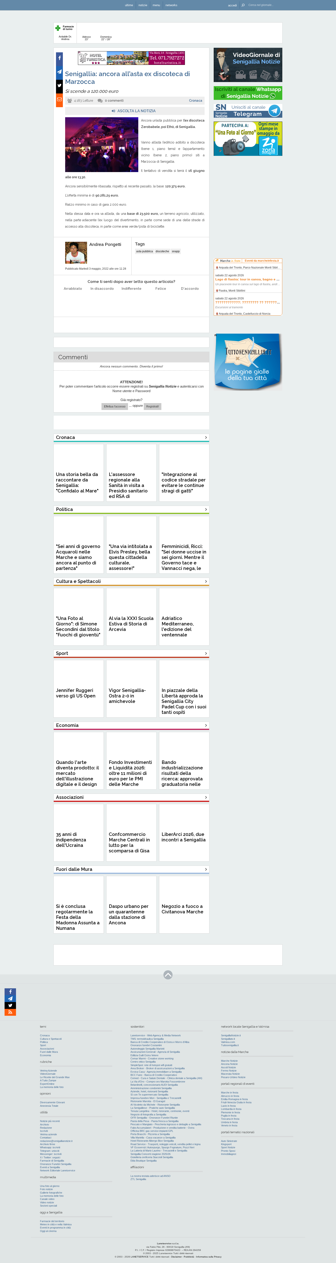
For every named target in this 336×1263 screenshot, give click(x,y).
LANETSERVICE (140, 1256)
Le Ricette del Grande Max (55, 1077)
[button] (232, 5)
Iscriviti (44, 1131)
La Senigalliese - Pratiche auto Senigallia (153, 1107)
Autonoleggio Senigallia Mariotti (147, 1048)
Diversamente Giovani (52, 1102)
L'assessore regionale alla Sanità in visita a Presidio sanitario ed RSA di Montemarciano (128, 488)
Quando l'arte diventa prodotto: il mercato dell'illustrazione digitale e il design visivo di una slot (77, 776)
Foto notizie (46, 1189)
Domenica (106, 38)
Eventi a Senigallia (50, 1167)
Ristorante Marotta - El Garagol (148, 1101)
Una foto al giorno (49, 1186)
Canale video (47, 1199)
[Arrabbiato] (73, 300)
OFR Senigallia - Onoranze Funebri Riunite (154, 1117)
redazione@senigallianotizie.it (56, 1141)
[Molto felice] (190, 300)
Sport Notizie (228, 1147)
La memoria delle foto (52, 1087)
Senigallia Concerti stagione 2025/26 (151, 1154)
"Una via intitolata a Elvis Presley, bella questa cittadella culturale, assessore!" (130, 557)
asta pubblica (144, 251)
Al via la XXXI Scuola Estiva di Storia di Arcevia (131, 624)
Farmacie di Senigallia (52, 1160)
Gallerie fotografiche (51, 1192)
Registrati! (152, 406)
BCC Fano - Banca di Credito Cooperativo (154, 1075)
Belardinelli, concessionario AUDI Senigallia (154, 1084)
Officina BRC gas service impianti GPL (152, 1131)
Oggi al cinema (48, 1231)
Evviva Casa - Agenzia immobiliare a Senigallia (156, 1071)
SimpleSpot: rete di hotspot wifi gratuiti (151, 1065)
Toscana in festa (230, 1118)
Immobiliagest (228, 1154)
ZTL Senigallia (138, 1179)
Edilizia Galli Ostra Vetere (144, 1055)
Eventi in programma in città (55, 1227)
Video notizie (47, 1202)
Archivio (44, 1124)
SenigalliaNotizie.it (231, 1035)
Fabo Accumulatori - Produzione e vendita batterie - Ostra (162, 1127)
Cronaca (195, 100)
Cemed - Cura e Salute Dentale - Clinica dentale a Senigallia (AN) (166, 1078)
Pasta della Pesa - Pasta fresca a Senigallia (155, 1121)
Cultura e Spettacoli (50, 1038)
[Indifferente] (131, 300)
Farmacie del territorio (52, 1221)
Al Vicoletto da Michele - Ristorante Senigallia (155, 1104)
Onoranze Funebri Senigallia (55, 1164)
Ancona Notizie (229, 1064)
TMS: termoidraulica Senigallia (147, 1038)
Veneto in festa (229, 1125)
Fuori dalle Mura (49, 1051)
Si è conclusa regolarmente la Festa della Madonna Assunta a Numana (78, 917)
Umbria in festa (229, 1122)
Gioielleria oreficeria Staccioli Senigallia (152, 1157)
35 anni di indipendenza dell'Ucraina (71, 840)
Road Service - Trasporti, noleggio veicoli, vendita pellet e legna (165, 1144)
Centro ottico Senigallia (143, 1061)
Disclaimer (176, 1256)
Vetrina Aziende (48, 1070)
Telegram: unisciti (49, 1150)
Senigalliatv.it (228, 1038)
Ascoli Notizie (228, 1067)
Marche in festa (229, 1092)
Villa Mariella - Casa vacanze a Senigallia (153, 1137)
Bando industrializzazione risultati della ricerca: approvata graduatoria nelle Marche (182, 776)
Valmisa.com (228, 1042)
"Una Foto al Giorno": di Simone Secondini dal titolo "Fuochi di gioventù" (78, 627)
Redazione (46, 1127)
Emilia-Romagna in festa (234, 1099)
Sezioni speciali (48, 1205)
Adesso (86, 38)
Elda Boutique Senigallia (144, 1160)
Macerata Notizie (230, 1073)
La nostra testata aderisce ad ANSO (151, 1176)
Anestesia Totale (49, 1105)
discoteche (162, 251)
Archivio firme (47, 1144)
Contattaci (45, 1137)
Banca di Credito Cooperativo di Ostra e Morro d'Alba (160, 1042)
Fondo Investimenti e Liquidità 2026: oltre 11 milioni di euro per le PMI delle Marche (130, 773)
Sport (43, 1045)
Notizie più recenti (50, 1121)
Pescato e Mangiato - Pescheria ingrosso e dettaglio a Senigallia (166, 1124)
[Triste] (102, 300)
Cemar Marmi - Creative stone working (152, 1058)
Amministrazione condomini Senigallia (151, 1088)
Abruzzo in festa (230, 1096)
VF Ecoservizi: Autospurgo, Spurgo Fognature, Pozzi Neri (162, 1147)
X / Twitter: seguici (50, 1157)
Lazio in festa (228, 1105)
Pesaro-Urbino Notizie (233, 1077)
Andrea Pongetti (105, 244)
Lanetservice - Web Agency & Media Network (156, 1035)
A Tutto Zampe (48, 1080)
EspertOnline (47, 1083)
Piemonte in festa (230, 1112)
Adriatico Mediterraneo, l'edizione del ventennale (178, 627)
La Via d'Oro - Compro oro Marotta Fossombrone (158, 1081)
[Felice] (160, 300)
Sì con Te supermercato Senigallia (149, 1094)
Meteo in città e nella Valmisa (56, 1224)
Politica (44, 1042)
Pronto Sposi (228, 1150)
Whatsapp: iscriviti (50, 1147)
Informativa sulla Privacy (208, 1256)
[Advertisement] (248, 188)
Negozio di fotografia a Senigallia (148, 1114)
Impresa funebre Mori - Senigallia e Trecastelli (156, 1098)
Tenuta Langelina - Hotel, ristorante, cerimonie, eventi (160, 1111)
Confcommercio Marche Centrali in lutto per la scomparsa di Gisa (129, 843)
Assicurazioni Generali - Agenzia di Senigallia (155, 1051)
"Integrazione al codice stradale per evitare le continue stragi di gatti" (184, 483)
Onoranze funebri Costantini (146, 1045)
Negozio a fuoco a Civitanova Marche (182, 909)
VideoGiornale (48, 1073)
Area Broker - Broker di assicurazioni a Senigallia (158, 1068)
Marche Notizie (229, 1060)
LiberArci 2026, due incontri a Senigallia (184, 837)
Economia (45, 1055)
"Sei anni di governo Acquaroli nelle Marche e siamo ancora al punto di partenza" (78, 557)
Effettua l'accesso (114, 406)
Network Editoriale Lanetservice (57, 1170)
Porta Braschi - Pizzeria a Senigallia (150, 1134)
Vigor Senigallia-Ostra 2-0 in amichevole (127, 696)
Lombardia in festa (231, 1109)
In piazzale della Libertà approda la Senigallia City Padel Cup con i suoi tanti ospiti (184, 701)
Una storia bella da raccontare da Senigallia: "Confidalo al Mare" (77, 483)
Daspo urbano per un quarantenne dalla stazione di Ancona (129, 914)
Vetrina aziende (48, 1134)
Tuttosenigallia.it (230, 1045)
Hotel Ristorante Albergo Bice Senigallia (152, 1140)
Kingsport (226, 1144)
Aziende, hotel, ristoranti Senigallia (149, 1091)
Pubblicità (189, 1256)
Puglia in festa (228, 1115)
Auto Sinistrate (229, 1141)
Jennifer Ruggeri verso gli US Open (76, 693)
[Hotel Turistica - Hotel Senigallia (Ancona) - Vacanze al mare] (131, 64)
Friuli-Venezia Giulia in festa (236, 1102)
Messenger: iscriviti (50, 1154)
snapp (176, 251)
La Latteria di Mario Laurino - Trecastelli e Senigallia (159, 1150)
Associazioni (47, 1048)
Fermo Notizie (229, 1070)
